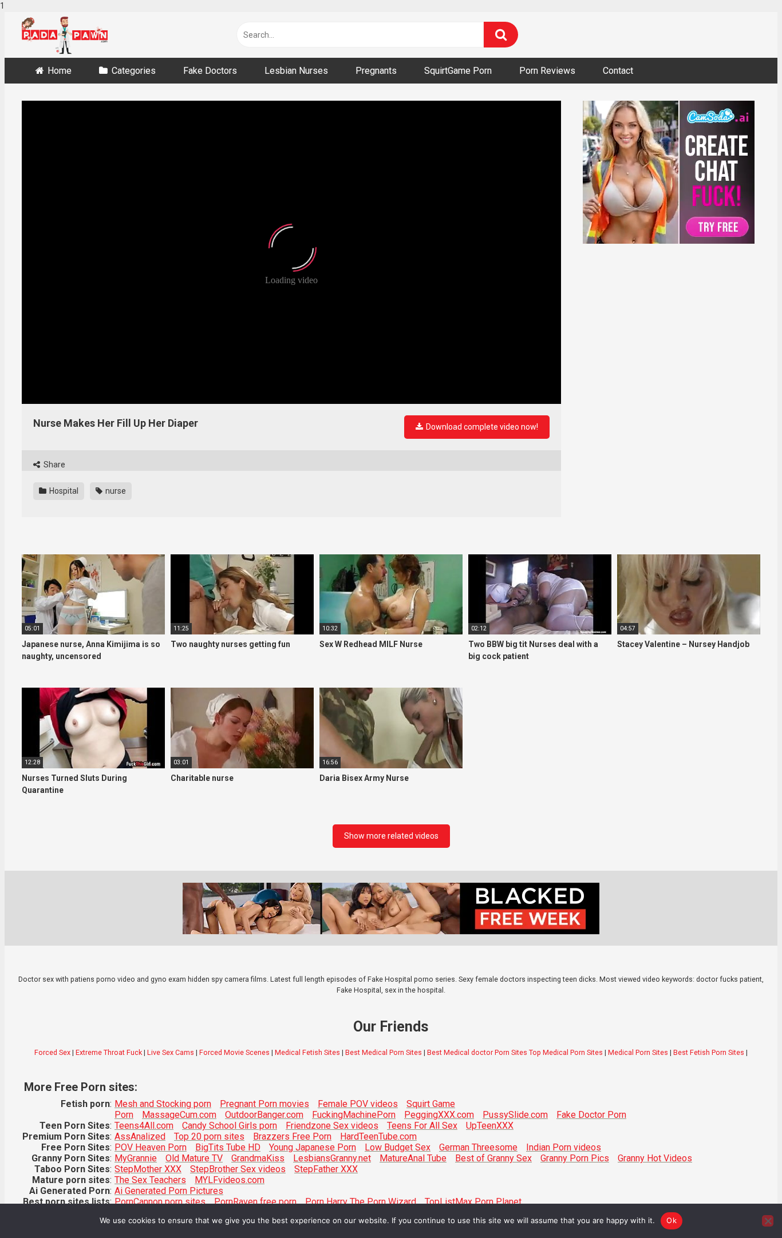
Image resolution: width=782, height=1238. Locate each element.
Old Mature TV (194, 1158)
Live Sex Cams (170, 1052)
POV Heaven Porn (150, 1147)
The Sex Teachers (150, 1179)
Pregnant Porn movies (264, 1103)
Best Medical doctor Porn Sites (477, 1052)
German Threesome (478, 1147)
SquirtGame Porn (458, 70)
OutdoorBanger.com (264, 1114)
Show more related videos (391, 835)
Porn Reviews (547, 70)
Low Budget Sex (398, 1147)
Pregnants (376, 70)
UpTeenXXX (490, 1125)
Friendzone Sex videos (332, 1125)
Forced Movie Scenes (234, 1052)
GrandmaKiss (258, 1158)
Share (53, 464)
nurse (115, 490)
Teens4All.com (143, 1125)
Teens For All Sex (422, 1125)
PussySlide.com (515, 1114)
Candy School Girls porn (229, 1125)
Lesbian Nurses (296, 70)
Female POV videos (358, 1103)
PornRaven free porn (255, 1201)
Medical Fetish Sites (307, 1052)
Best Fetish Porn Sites (708, 1052)
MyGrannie (135, 1158)
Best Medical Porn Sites (383, 1052)
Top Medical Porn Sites (566, 1052)
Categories (134, 70)
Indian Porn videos (563, 1147)
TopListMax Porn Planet (473, 1201)
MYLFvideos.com (229, 1179)
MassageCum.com (179, 1114)
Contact (618, 70)
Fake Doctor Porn (591, 1114)
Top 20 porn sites (209, 1136)
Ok (671, 1220)
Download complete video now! (481, 426)
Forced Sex (52, 1052)
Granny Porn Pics (574, 1158)
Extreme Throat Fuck (109, 1052)
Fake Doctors (210, 70)
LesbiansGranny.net (332, 1158)
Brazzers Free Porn (292, 1136)
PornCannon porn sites (160, 1201)
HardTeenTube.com (378, 1136)
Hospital (63, 490)
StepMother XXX (147, 1169)
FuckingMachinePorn (354, 1114)
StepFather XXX (326, 1169)
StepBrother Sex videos (238, 1169)
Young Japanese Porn (312, 1147)
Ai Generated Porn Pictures (168, 1190)
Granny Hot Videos (655, 1158)
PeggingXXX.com (439, 1114)
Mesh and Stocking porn (162, 1103)
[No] (767, 1221)
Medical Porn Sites (638, 1052)
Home (60, 70)
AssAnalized (139, 1136)
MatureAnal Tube (413, 1158)
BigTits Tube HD (227, 1147)
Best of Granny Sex (493, 1158)
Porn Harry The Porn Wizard (360, 1201)
